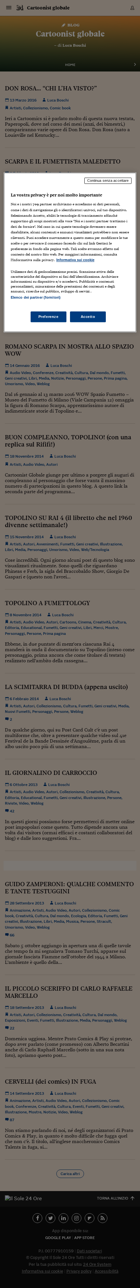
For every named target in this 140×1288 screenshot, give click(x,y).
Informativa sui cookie (75, 260)
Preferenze (48, 317)
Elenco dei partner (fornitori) (36, 297)
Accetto (88, 317)
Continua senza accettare (108, 180)
